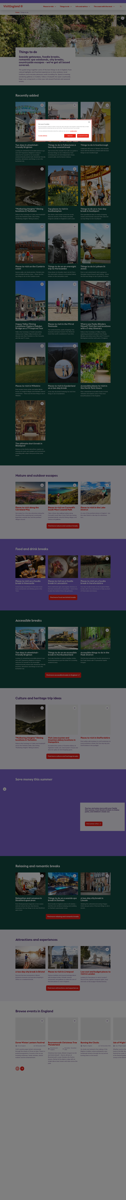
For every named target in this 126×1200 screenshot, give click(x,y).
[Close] (89, 122)
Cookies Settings (42, 135)
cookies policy (73, 131)
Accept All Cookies (83, 135)
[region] (63, 130)
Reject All (70, 135)
